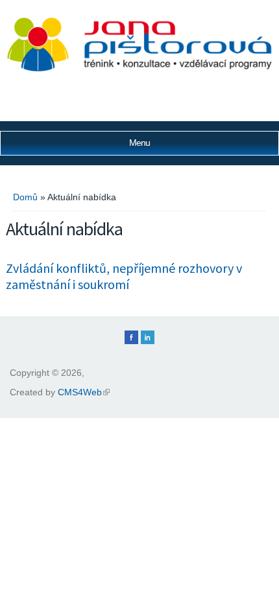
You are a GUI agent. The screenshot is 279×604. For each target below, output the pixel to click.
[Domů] (139, 69)
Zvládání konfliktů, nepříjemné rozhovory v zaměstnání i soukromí (124, 276)
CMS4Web (84, 392)
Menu (139, 142)
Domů (25, 197)
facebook (131, 337)
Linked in (147, 337)
